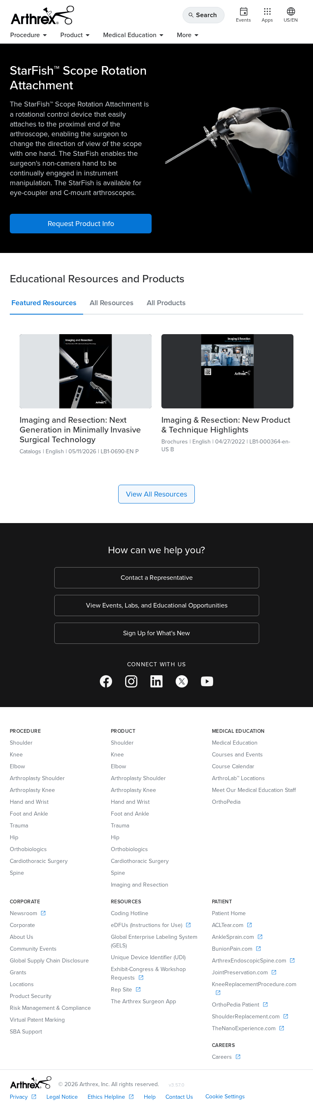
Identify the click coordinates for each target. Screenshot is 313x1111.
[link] (86, 371)
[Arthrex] (42, 15)
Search (202, 15)
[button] (46, 304)
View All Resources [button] (156, 494)
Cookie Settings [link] (225, 1096)
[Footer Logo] (31, 1082)
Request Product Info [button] (81, 223)
